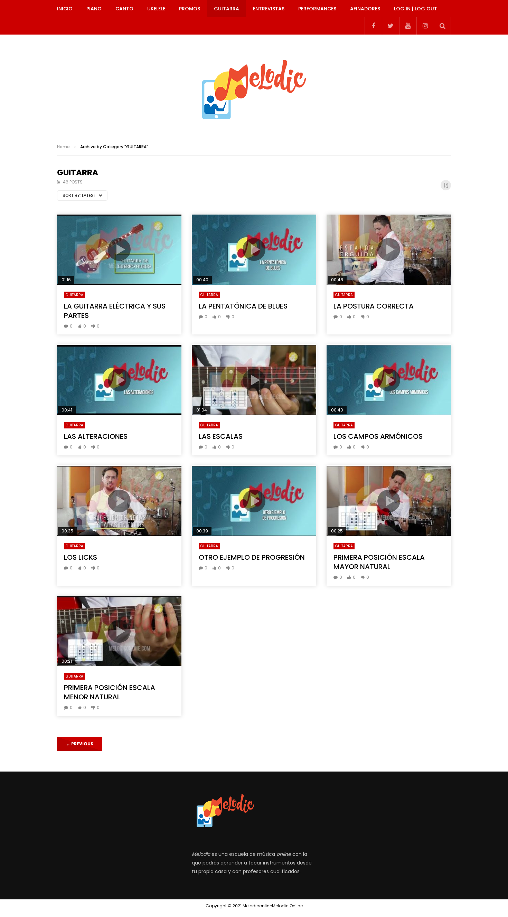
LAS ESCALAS (221, 436)
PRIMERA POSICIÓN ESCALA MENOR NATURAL (109, 692)
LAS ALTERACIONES (96, 436)
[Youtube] (407, 26)
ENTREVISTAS (268, 8)
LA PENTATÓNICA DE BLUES (243, 306)
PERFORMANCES (317, 8)
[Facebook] (373, 26)
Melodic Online (287, 906)
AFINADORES (365, 8)
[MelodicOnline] (254, 86)
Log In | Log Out (415, 8)
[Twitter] (390, 26)
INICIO (65, 8)
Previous (79, 744)
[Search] (442, 26)
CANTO (124, 8)
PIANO (94, 8)
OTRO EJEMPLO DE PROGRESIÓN (252, 557)
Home (63, 147)
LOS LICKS (80, 557)
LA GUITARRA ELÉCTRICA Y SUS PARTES (115, 310)
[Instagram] (425, 26)
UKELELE (156, 8)
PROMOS (189, 8)
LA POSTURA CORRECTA (373, 306)
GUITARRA (226, 8)
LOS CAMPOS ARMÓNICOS (378, 436)
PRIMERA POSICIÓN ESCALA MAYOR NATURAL (379, 561)
